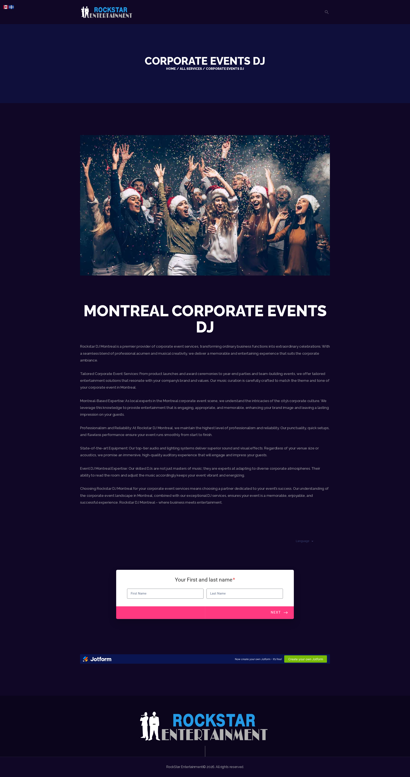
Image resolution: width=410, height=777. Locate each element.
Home (171, 68)
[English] (6, 6)
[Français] (11, 6)
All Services (191, 68)
